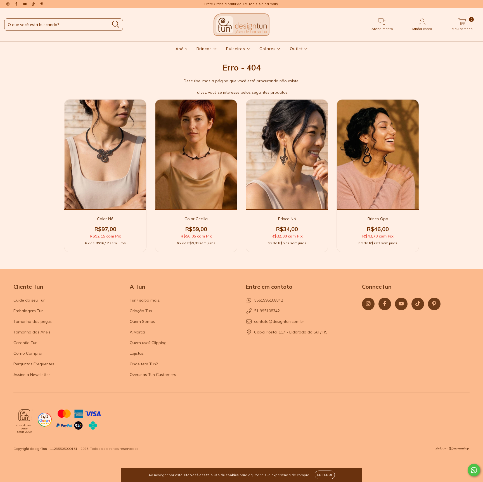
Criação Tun (141, 310)
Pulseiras (236, 48)
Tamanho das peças (32, 321)
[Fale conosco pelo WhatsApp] (474, 470)
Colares (268, 48)
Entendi (324, 475)
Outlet (297, 48)
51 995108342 (267, 310)
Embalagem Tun (28, 310)
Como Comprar (28, 353)
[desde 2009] (24, 415)
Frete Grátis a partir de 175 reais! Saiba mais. (241, 4)
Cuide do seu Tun (29, 300)
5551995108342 (268, 300)
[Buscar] (115, 24)
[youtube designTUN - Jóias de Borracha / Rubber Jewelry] (25, 3)
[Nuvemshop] (452, 449)
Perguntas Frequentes (33, 363)
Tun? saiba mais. (145, 300)
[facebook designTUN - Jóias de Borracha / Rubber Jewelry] (17, 3)
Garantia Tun (25, 342)
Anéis (181, 48)
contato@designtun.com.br (279, 321)
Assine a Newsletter (31, 374)
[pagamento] (78, 420)
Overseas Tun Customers (153, 374)
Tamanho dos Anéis (32, 332)
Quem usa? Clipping (148, 342)
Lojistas (137, 353)
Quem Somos (142, 321)
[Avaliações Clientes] (45, 425)
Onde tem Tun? (144, 363)
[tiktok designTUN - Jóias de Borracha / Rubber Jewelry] (34, 3)
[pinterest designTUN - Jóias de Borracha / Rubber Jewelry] (41, 3)
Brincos (204, 48)
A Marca (137, 332)
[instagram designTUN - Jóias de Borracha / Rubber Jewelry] (8, 3)
